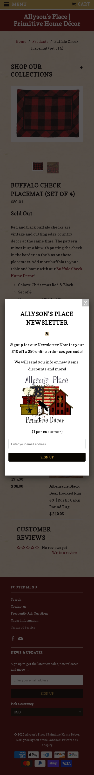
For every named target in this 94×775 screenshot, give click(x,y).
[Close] (85, 302)
